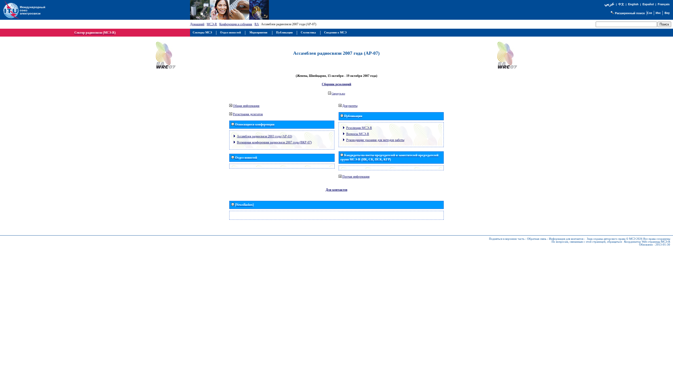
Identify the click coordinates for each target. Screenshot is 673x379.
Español (648, 4)
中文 (621, 4)
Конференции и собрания (235, 24)
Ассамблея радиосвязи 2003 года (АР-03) (264, 136)
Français (664, 4)
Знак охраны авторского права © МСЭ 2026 (615, 238)
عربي (609, 3)
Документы (350, 106)
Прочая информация (356, 176)
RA (256, 24)
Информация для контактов (566, 238)
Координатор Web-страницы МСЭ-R (647, 241)
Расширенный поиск (630, 13)
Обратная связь (536, 238)
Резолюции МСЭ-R (359, 128)
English (633, 4)
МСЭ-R (212, 24)
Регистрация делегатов (248, 114)
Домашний (197, 24)
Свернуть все (338, 93)
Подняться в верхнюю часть (506, 238)
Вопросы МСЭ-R (357, 134)
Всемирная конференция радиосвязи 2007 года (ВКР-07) (274, 142)
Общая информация (246, 106)
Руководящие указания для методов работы (375, 140)
